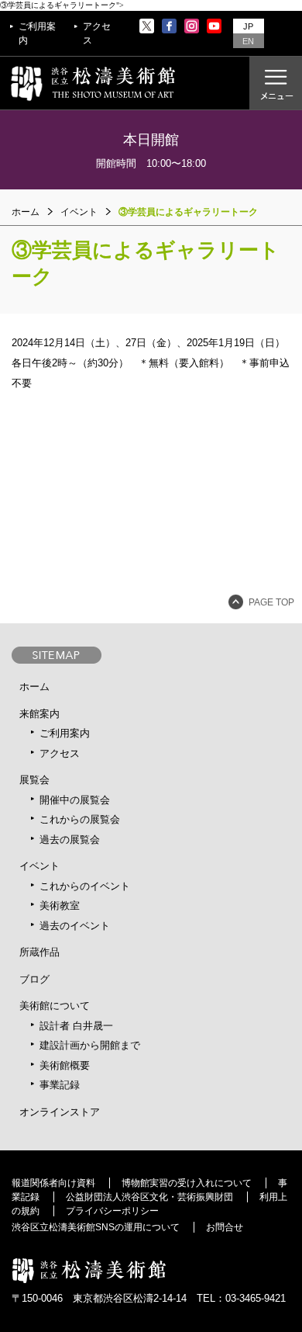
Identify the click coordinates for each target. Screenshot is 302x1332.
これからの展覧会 (79, 819)
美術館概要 (64, 1065)
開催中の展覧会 (74, 800)
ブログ (34, 979)
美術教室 (59, 905)
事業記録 (59, 1085)
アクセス (97, 33)
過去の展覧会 (69, 839)
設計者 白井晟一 (76, 1026)
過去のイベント (74, 925)
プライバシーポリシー (112, 1210)
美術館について (54, 1005)
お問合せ (224, 1227)
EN (248, 41)
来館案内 (39, 714)
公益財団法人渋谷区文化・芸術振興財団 (149, 1197)
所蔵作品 (39, 952)
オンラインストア (59, 1112)
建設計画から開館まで (89, 1045)
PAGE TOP (271, 602)
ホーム (25, 211)
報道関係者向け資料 (53, 1183)
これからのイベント (84, 886)
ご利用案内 (37, 33)
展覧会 (34, 780)
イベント (39, 866)
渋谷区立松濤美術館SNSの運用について (96, 1227)
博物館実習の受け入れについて (187, 1183)
